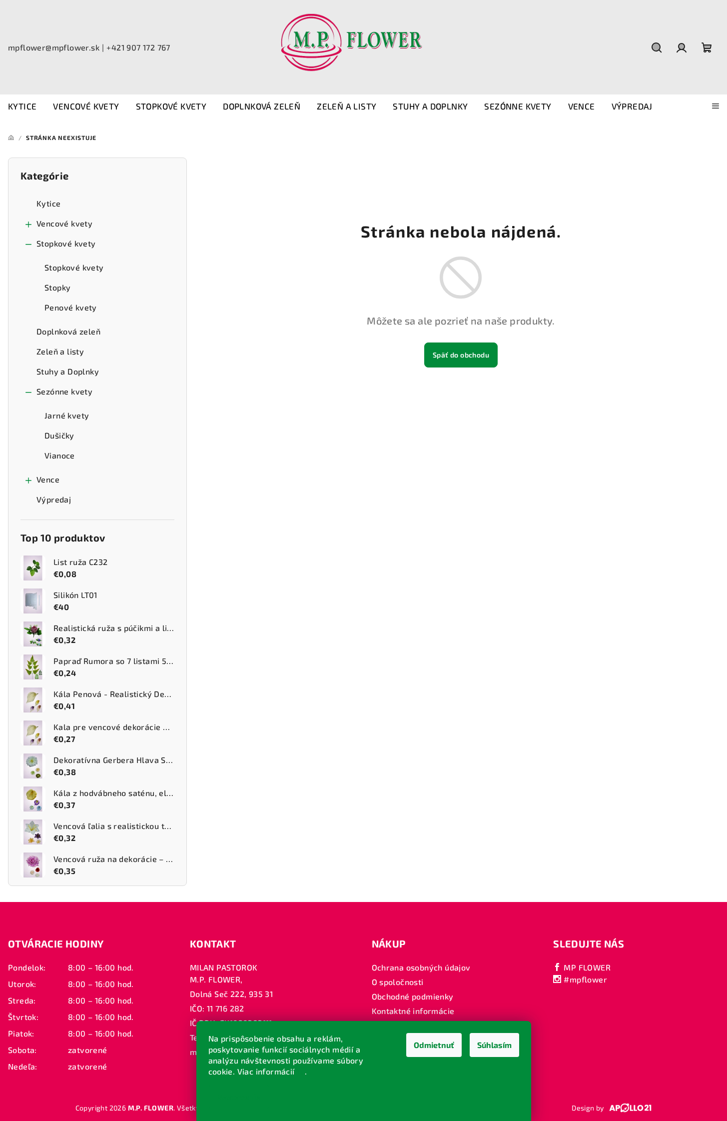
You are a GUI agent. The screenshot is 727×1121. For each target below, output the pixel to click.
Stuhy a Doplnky (67, 371)
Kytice (48, 203)
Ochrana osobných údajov (421, 967)
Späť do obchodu (461, 354)
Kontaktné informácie (413, 1011)
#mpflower (584, 979)
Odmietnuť (434, 1045)
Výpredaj (53, 499)
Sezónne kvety (64, 391)
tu (301, 1071)
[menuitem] (22, 106)
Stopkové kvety (66, 243)
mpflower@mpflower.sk (53, 47)
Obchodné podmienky (413, 996)
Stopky (57, 287)
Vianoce (59, 455)
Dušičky (59, 435)
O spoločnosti (398, 981)
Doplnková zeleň (68, 331)
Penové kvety (70, 307)
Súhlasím (494, 1045)
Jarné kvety (66, 415)
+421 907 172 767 (138, 47)
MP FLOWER (586, 967)
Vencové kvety (64, 223)
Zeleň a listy (60, 351)
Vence (47, 479)
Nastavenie (238, 1097)
